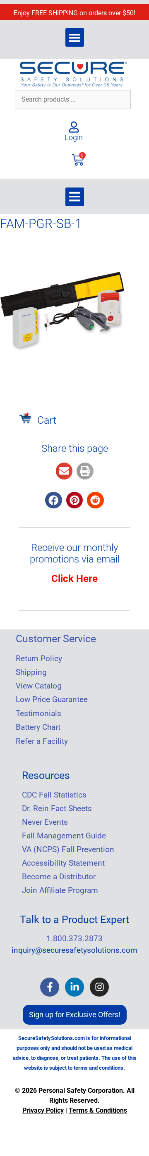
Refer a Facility (42, 741)
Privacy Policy (43, 1110)
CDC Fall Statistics (54, 795)
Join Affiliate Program (60, 890)
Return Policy (39, 658)
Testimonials (38, 713)
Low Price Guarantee (52, 699)
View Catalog (39, 686)
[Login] (73, 127)
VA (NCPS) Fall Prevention (68, 849)
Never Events (45, 822)
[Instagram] (99, 987)
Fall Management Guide (64, 835)
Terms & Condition (96, 1110)
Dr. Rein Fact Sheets (57, 808)
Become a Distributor (59, 876)
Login (74, 137)
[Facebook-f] (49, 987)
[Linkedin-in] (74, 987)
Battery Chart (38, 727)
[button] (74, 37)
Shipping (31, 672)
